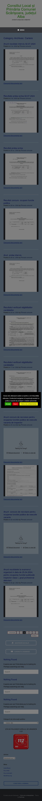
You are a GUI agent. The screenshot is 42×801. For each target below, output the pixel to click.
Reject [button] (15, 404)
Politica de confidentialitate (29, 404)
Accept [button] (8, 404)
